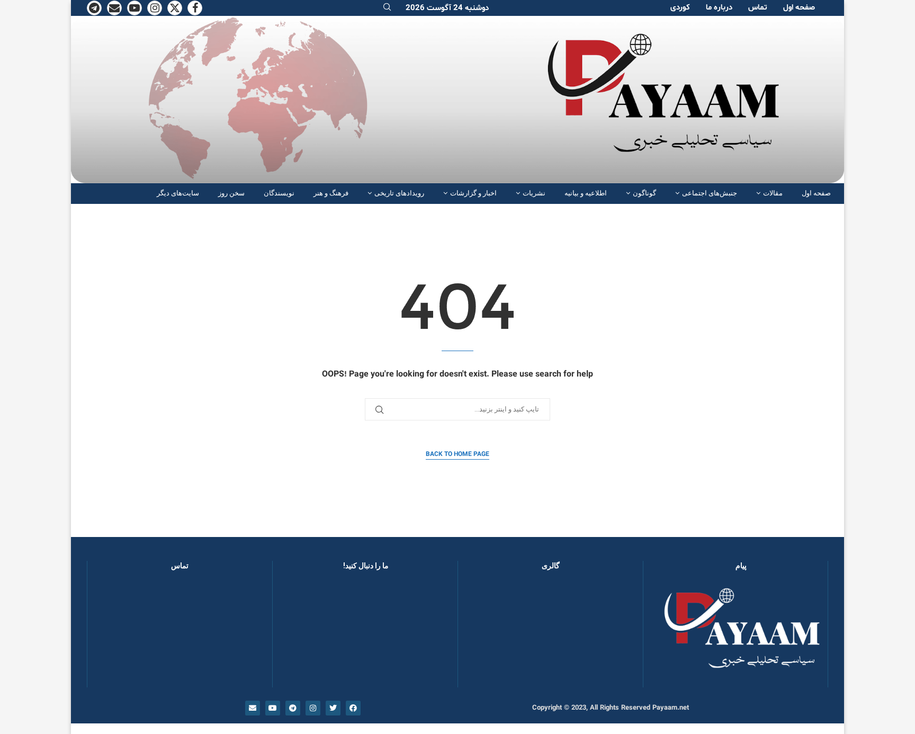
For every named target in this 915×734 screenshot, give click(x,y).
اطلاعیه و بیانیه (585, 193)
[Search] (387, 8)
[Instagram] (154, 8)
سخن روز (231, 193)
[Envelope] (252, 708)
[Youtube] (134, 8)
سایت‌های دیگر (178, 193)
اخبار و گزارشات (473, 193)
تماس (757, 7)
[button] (483, 634)
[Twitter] (174, 8)
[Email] (114, 8)
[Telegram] (94, 8)
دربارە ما (719, 7)
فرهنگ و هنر (330, 193)
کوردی (680, 7)
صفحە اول (799, 7)
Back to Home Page (457, 454)
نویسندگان (279, 193)
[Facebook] (194, 8)
